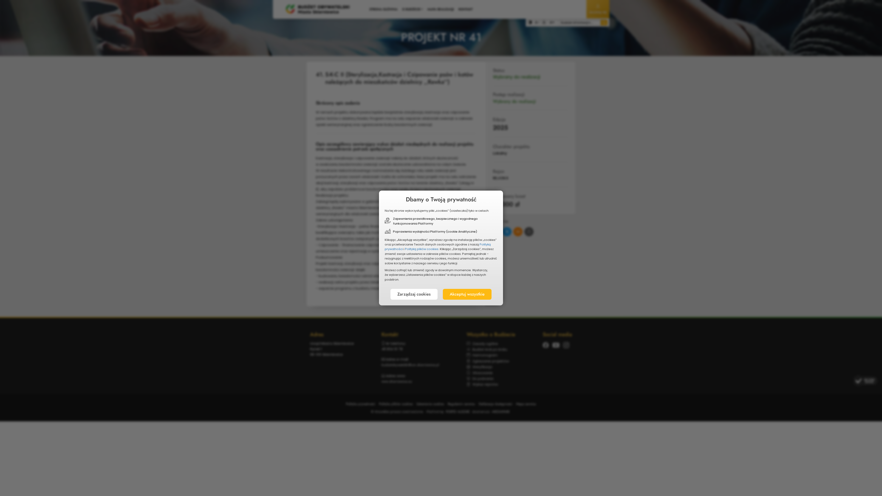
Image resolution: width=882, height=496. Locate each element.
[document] (441, 248)
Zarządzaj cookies (414, 294)
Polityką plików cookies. (422, 249)
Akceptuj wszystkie (467, 294)
